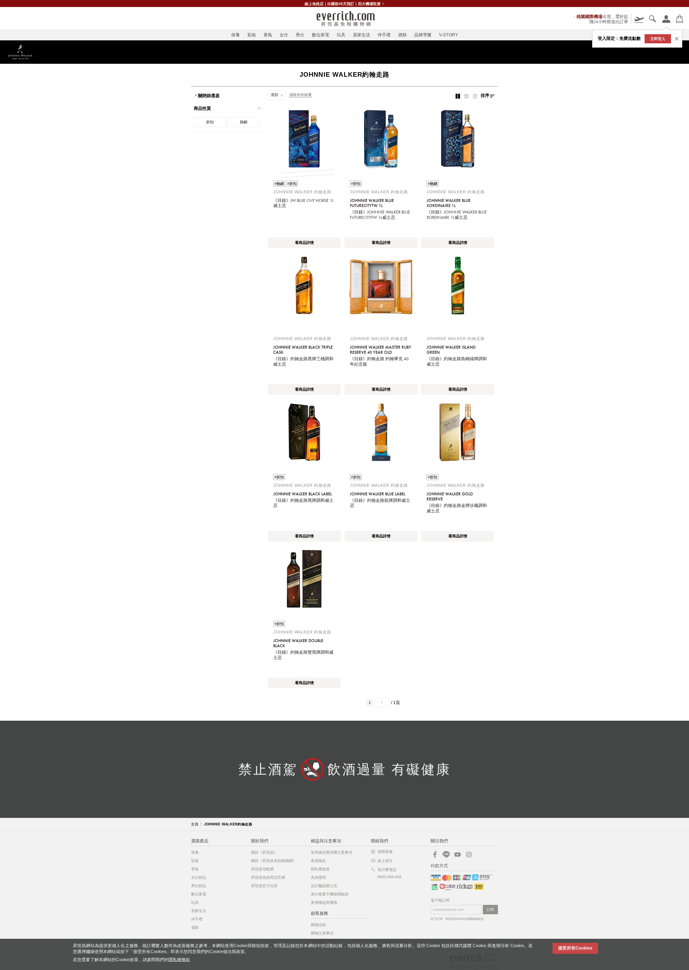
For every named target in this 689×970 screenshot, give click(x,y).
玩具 (341, 35)
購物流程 (318, 925)
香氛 (267, 35)
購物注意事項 (322, 933)
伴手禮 (384, 35)
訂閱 (490, 910)
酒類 (402, 35)
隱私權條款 (179, 959)
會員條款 (318, 861)
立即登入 (657, 38)
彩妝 (251, 35)
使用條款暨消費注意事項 (331, 852)
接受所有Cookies (575, 948)
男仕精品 (198, 886)
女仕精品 (198, 877)
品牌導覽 (422, 35)
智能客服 (385, 851)
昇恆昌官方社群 (264, 886)
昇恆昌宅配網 (262, 869)
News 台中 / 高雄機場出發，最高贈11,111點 (342, 4)
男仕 (300, 35)
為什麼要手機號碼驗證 (330, 894)
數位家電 (320, 35)
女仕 (284, 35)
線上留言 (385, 861)
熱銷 (243, 122)
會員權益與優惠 (324, 902)
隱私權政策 (320, 869)
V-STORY (448, 35)
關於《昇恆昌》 (264, 852)
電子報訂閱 (440, 900)
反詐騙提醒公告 (324, 886)
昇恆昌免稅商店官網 (268, 877)
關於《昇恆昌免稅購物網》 (273, 861)
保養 (235, 35)
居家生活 (361, 35)
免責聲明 (318, 877)
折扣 (210, 122)
